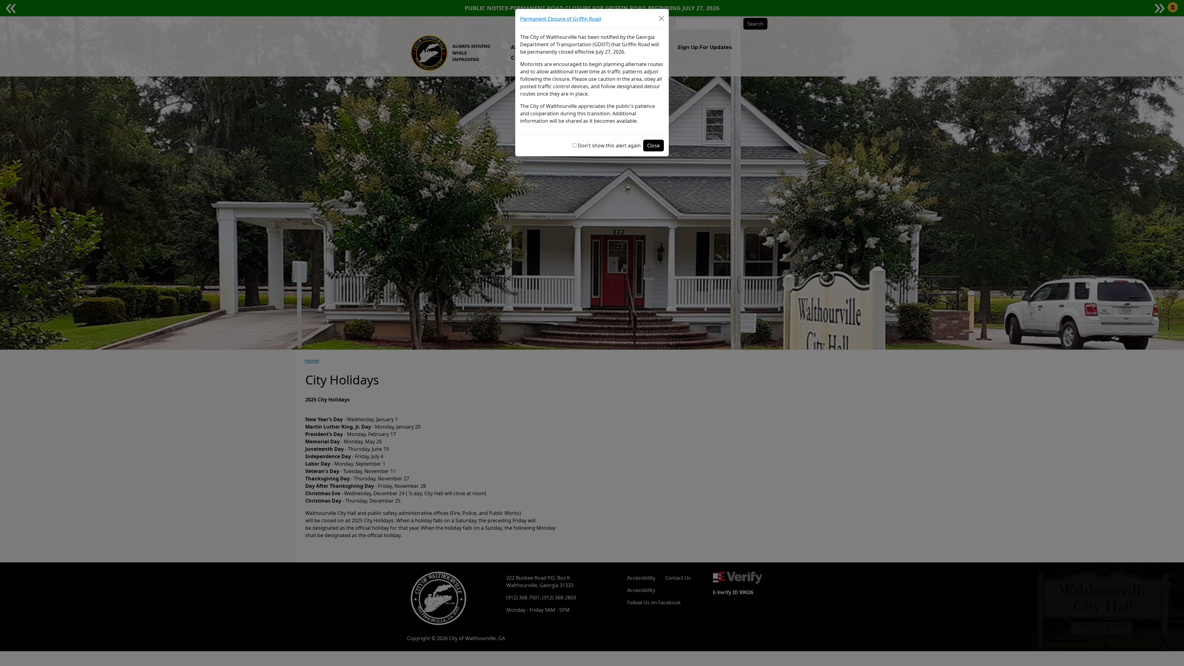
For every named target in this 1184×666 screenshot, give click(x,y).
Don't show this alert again (609, 145)
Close (653, 145)
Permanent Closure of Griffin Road (560, 18)
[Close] (661, 18)
